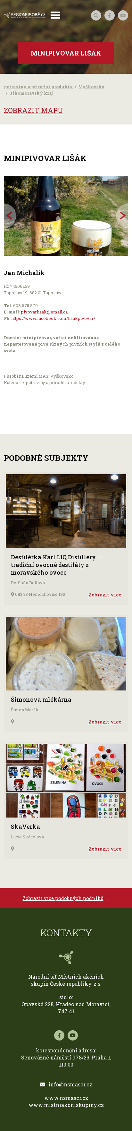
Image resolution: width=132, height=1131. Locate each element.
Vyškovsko (91, 87)
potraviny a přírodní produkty (38, 87)
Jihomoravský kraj (31, 93)
